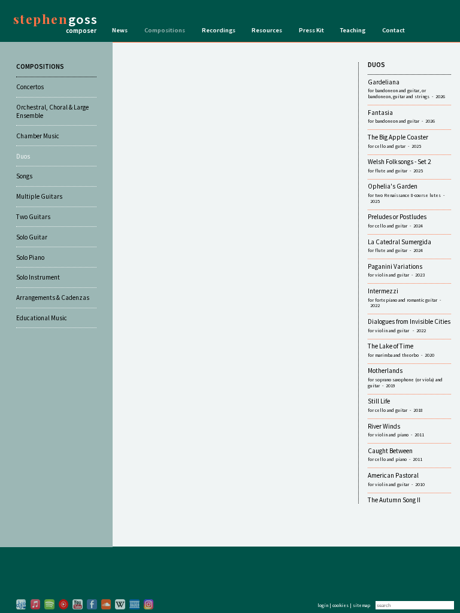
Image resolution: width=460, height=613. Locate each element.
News (120, 30)
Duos (23, 156)
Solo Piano (30, 257)
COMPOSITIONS (40, 66)
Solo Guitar (31, 237)
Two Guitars (33, 217)
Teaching (352, 30)
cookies (340, 605)
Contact (393, 30)
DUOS (376, 64)
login (322, 605)
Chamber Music (37, 136)
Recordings (218, 30)
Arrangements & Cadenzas (52, 297)
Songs (24, 176)
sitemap (361, 605)
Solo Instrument (38, 277)
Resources (267, 30)
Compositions (164, 30)
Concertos (30, 87)
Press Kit (311, 30)
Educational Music (41, 318)
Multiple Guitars (39, 196)
